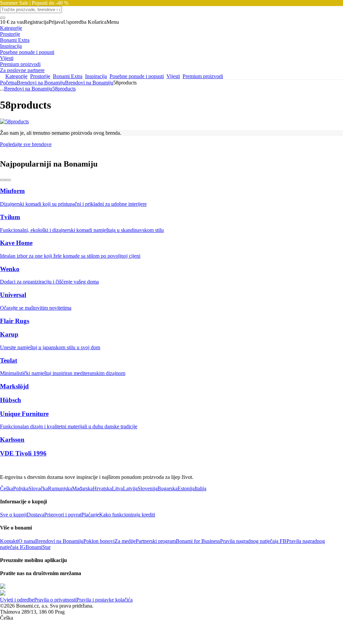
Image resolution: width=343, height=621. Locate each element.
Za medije (125, 541)
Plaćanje (90, 514)
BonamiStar (38, 547)
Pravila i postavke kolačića (104, 600)
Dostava (35, 514)
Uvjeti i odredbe (17, 600)
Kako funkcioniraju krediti (127, 514)
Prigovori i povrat (62, 514)
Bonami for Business (198, 541)
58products (64, 88)
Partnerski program (156, 541)
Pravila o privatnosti (55, 600)
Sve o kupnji (13, 514)
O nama (26, 541)
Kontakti (9, 541)
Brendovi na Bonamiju (89, 82)
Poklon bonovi (99, 541)
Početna (8, 82)
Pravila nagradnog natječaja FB (253, 541)
